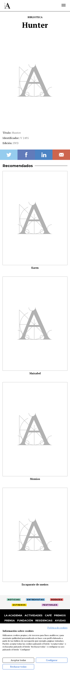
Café (48, 615)
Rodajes (56, 599)
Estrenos (19, 605)
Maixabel (35, 373)
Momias (35, 479)
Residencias (43, 620)
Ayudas (60, 620)
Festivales (50, 605)
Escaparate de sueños (35, 584)
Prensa (9, 620)
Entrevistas (35, 599)
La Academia (13, 615)
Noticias (14, 599)
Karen (35, 267)
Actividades (33, 615)
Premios (60, 615)
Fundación (25, 620)
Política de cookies (57, 627)
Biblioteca (35, 17)
